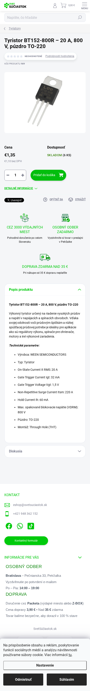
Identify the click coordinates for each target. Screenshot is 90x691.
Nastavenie (45, 665)
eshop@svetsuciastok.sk (30, 505)
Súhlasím (66, 679)
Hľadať (80, 17)
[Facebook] (8, 525)
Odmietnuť (23, 679)
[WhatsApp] (19, 525)
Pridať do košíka (44, 175)
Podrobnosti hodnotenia (59, 56)
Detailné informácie (18, 188)
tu (70, 655)
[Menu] (84, 5)
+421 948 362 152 (25, 513)
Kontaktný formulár (26, 540)
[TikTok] (30, 525)
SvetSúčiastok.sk (45, 628)
